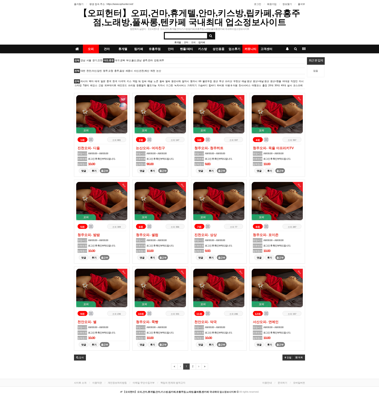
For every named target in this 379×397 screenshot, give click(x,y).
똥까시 (193, 81)
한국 (115, 81)
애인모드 (122, 85)
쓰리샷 (228, 81)
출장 (264, 85)
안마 (171, 49)
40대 (283, 85)
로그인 (257, 4)
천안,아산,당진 (94, 70)
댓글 (83, 170)
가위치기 (192, 85)
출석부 (301, 4)
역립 (135, 81)
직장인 (294, 81)
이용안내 (267, 382)
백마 (91, 81)
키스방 (202, 49)
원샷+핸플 (275, 81)
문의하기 (282, 382)
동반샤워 (176, 81)
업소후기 (234, 49)
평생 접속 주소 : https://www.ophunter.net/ (111, 4)
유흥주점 (155, 49)
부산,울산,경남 (134, 60)
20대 (270, 85)
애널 (150, 81)
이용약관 (97, 382)
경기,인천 (97, 60)
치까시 (161, 85)
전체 (77, 60)
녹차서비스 (180, 85)
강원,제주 (159, 60)
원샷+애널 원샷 (261, 81)
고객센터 (266, 49)
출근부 (104, 170)
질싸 (161, 81)
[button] (80, 357)
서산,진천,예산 (141, 70)
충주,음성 (119, 70)
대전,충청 (109, 60)
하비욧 (220, 85)
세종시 (129, 70)
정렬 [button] (288, 357)
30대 (277, 85)
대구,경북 (120, 60)
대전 (83, 70)
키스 (129, 81)
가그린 (169, 85)
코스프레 (298, 85)
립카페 (201, 42)
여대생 (285, 81)
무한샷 (236, 81)
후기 (94, 170)
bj (140, 81)
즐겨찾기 (78, 4)
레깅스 (93, 85)
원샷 (215, 81)
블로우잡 (207, 81)
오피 (193, 42)
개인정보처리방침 (117, 382)
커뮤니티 (250, 49)
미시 (301, 81)
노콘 (156, 81)
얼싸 (167, 81)
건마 (186, 42)
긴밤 (101, 85)
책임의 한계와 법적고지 (172, 382)
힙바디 (212, 85)
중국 (109, 81)
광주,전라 (148, 60)
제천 (152, 70)
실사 (289, 85)
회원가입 (272, 4)
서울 (88, 60)
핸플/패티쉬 (186, 50)
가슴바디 (202, 85)
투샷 (221, 81)
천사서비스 (244, 85)
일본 (103, 81)
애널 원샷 (247, 81)
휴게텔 (177, 42)
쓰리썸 (131, 85)
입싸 (144, 81)
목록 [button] (300, 357)
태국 (97, 81)
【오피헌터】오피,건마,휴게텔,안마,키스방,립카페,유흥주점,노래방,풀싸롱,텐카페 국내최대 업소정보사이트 (189, 17)
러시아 (84, 81)
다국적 (122, 81)
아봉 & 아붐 (231, 85)
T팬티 (86, 85)
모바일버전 (299, 382)
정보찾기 (287, 4)
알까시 (185, 81)
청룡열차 (141, 85)
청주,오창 (108, 70)
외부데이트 (110, 85)
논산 (158, 70)
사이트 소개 (80, 382)
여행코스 (256, 85)
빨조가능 (152, 85)
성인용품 (218, 49)
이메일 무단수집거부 (144, 382)
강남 (83, 60)
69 (200, 81)
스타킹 (78, 85)
